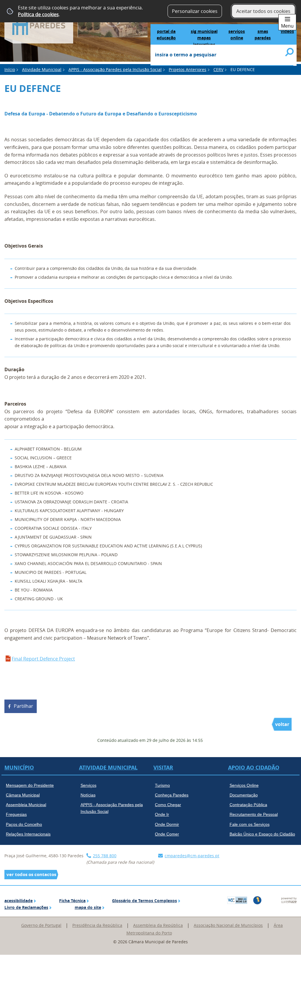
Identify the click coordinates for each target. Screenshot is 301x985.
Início (9, 69)
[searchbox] (221, 55)
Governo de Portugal (41, 925)
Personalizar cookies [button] (195, 11)
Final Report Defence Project (43, 658)
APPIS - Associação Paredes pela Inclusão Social (115, 69)
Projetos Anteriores (187, 69)
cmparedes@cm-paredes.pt (192, 855)
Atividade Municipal (41, 69)
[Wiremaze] (289, 899)
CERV (218, 69)
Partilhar (23, 706)
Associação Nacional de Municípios (228, 925)
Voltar (282, 724)
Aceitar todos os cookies (263, 11)
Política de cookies (38, 14)
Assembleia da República (158, 925)
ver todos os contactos (31, 874)
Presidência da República (97, 925)
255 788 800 (104, 855)
